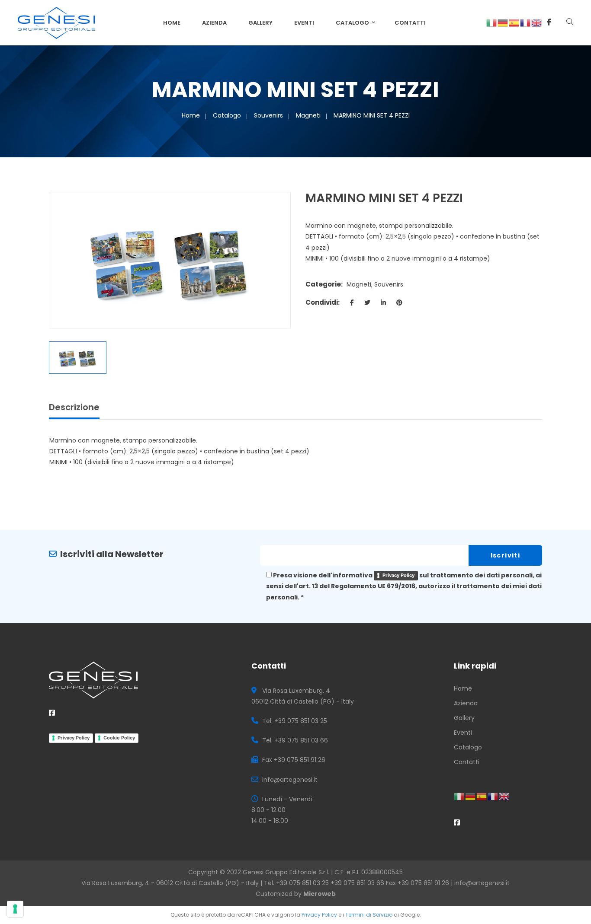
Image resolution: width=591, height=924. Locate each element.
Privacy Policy (398, 575)
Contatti (410, 23)
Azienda (214, 23)
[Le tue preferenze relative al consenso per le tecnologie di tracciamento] (15, 909)
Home (171, 23)
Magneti (308, 115)
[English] (537, 22)
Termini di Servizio (368, 914)
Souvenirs (268, 115)
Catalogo (352, 23)
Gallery (260, 23)
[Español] (514, 22)
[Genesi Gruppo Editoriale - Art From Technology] (56, 22)
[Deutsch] (503, 22)
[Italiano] (492, 22)
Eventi (304, 23)
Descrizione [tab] (74, 407)
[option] (169, 260)
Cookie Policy (119, 738)
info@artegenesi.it (482, 883)
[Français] (525, 22)
